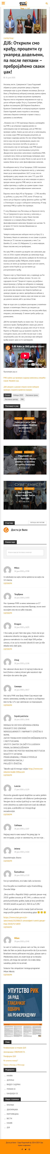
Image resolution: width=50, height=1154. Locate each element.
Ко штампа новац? (11, 1060)
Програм (10, 1105)
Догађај (10, 1080)
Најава (10, 1075)
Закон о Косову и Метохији (14, 1065)
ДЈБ (8, 1127)
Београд (18, 418)
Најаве (9, 1123)
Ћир (22, 8)
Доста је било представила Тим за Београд (25, 495)
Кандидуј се (12, 1093)
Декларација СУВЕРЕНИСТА (14, 1052)
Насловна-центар (11, 399)
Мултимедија (13, 1114)
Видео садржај (13, 1084)
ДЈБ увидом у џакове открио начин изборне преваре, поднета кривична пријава (21, 388)
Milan (16, 938)
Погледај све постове (37, 522)
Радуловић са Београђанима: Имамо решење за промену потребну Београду (25, 460)
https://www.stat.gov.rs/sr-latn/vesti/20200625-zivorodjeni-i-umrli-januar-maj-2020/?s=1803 (24, 920)
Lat (28, 8)
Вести (9, 1118)
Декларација (12, 1109)
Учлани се (11, 1089)
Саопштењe (8, 38)
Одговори (8, 583)
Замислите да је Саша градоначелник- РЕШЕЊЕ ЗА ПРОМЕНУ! (25, 425)
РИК (22, 399)
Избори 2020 (18, 395)
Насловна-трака (32, 395)
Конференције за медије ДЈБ (15, 1047)
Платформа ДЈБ (10, 1056)
